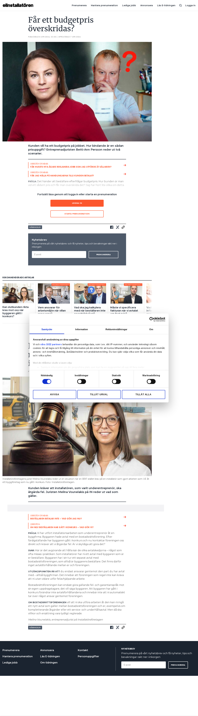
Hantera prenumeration (104, 5)
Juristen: (61, 526)
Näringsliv (35, 227)
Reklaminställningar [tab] (116, 329)
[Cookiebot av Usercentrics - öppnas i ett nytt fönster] (151, 319)
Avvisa (54, 394)
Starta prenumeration (77, 214)
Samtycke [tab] (46, 329)
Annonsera (146, 5)
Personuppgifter (88, 656)
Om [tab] (151, 329)
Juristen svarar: (70, 165)
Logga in (190, 5)
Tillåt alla (143, 394)
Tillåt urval (99, 394)
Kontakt (83, 650)
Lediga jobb (129, 5)
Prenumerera (79, 5)
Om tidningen (49, 662)
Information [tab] (81, 329)
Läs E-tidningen (166, 5)
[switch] (81, 381)
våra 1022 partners (51, 344)
